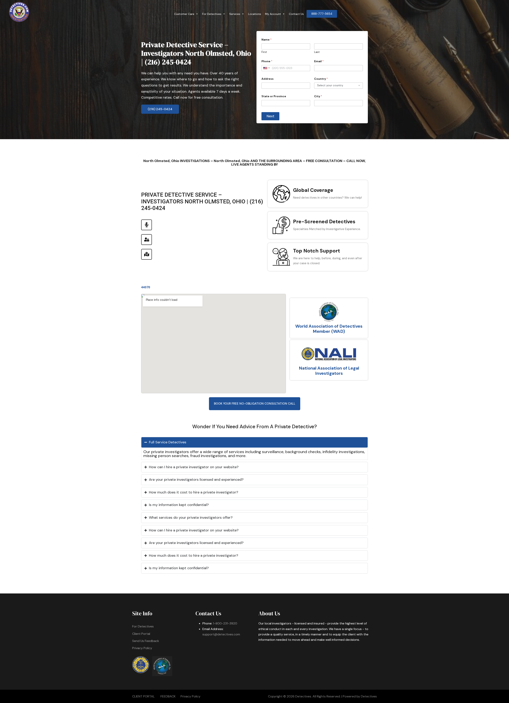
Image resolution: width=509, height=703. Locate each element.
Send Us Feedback (145, 641)
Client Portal (141, 634)
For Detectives (211, 14)
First (264, 52)
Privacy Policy (142, 648)
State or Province (273, 96)
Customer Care (184, 14)
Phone (266, 61)
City (318, 96)
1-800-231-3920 (225, 623)
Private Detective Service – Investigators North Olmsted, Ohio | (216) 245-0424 (196, 53)
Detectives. (303, 696)
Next (270, 116)
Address (267, 79)
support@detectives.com (221, 634)
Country (321, 79)
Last (317, 52)
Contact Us (296, 14)
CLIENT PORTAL (143, 696)
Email (319, 61)
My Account (273, 14)
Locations (254, 14)
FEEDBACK (168, 696)
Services (234, 14)
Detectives (369, 696)
